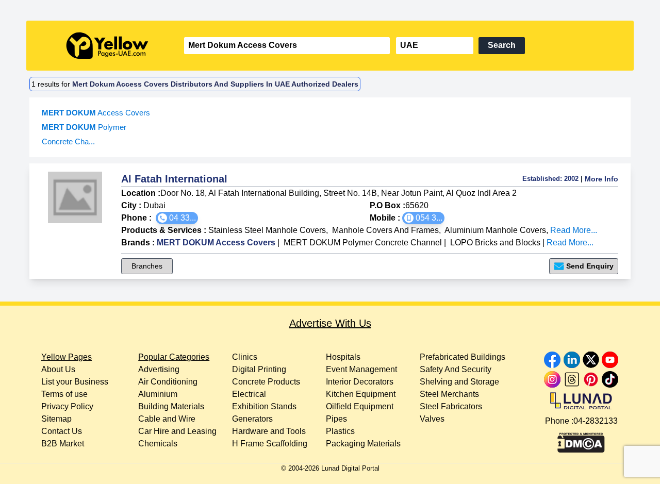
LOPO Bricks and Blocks (495, 242)
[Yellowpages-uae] (107, 45)
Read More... (573, 230)
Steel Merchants (449, 394)
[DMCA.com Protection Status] (581, 440)
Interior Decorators (359, 381)
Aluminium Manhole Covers (495, 230)
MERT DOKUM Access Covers (216, 242)
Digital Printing (259, 369)
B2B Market (62, 443)
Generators (252, 418)
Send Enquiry (590, 266)
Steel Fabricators (451, 406)
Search (502, 45)
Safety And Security (455, 369)
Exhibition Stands (264, 406)
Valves (432, 418)
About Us (58, 369)
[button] (177, 218)
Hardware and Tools (269, 431)
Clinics (244, 357)
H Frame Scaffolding (269, 443)
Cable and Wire (166, 418)
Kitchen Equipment (360, 394)
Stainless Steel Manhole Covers (267, 230)
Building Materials (171, 406)
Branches (146, 266)
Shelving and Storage (459, 381)
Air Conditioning (167, 381)
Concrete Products (266, 381)
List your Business (74, 381)
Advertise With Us (330, 323)
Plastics (340, 431)
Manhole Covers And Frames (385, 230)
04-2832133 (595, 420)
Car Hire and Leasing (177, 431)
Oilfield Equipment (359, 406)
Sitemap (56, 418)
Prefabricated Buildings (462, 357)
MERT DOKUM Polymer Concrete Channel (363, 242)
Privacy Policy (67, 406)
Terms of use (64, 394)
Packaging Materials (363, 443)
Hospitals (343, 357)
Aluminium (157, 394)
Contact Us (61, 431)
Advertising (158, 369)
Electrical (249, 394)
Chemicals (157, 443)
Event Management (361, 369)
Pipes (336, 418)
